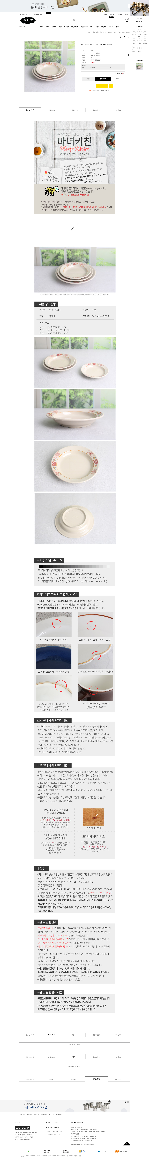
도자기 (41, 27)
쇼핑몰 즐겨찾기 (23, 14)
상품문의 (134, 43)
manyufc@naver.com (91, 1136)
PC (91, 27)
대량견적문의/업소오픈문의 (35, 14)
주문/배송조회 (119, 14)
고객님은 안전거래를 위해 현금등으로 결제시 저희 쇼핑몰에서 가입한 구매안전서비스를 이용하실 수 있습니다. (53, 1156)
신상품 (35, 27)
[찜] (115, 86)
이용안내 (36, 1114)
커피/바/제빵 (74, 27)
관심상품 (118, 79)
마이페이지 (126, 14)
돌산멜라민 (100, 32)
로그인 (106, 14)
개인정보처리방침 (45, 1114)
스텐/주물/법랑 (84, 27)
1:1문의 (139, 43)
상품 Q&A (74, 110)
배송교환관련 (97, 110)
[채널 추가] (111, 86)
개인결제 (118, 27)
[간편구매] (102, 86)
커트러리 (54, 27)
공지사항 (134, 34)
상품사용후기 (52, 110)
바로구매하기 (103, 79)
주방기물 (96, 27)
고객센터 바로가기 (58, 1114)
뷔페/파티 (103, 27)
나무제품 (66, 27)
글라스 (60, 27)
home (89, 32)
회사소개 (22, 1114)
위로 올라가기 (119, 110)
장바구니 (89, 79)
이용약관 (29, 1114)
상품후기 (145, 43)
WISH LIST (139, 21)
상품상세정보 (30, 110)
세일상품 (111, 27)
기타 (105, 32)
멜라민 (47, 27)
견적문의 (134, 51)
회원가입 (112, 14)
